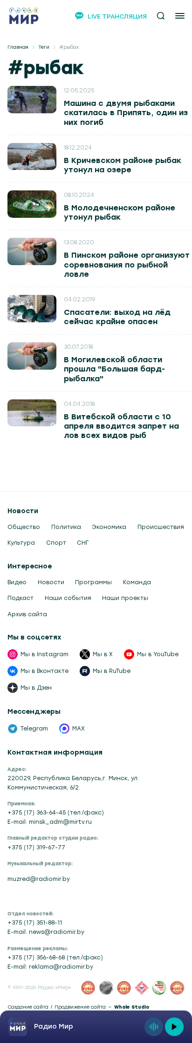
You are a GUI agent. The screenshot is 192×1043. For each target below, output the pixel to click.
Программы (93, 582)
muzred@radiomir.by (38, 879)
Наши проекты (125, 598)
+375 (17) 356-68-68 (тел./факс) (55, 957)
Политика (66, 527)
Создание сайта (27, 1007)
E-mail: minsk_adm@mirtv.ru (49, 822)
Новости (51, 582)
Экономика (109, 527)
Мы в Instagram (45, 654)
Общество (23, 527)
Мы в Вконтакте (45, 671)
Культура (21, 543)
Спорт (56, 543)
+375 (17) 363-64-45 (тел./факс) (55, 812)
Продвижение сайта (80, 1007)
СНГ (83, 543)
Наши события (68, 598)
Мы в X (103, 654)
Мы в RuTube (111, 671)
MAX (78, 728)
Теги (43, 47)
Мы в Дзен (36, 687)
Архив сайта (27, 614)
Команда (137, 582)
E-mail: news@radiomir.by (45, 932)
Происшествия (160, 527)
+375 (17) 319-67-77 (36, 847)
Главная (17, 47)
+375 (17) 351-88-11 (34, 922)
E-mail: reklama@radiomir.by (50, 967)
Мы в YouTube (157, 654)
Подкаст (20, 598)
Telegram (34, 728)
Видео (17, 582)
